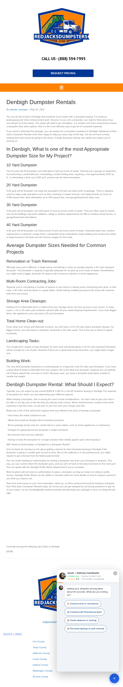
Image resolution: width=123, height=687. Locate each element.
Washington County (42, 670)
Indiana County (40, 665)
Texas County (39, 647)
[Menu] (61, 88)
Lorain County (40, 659)
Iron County (39, 641)
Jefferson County (41, 653)
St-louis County (40, 676)
